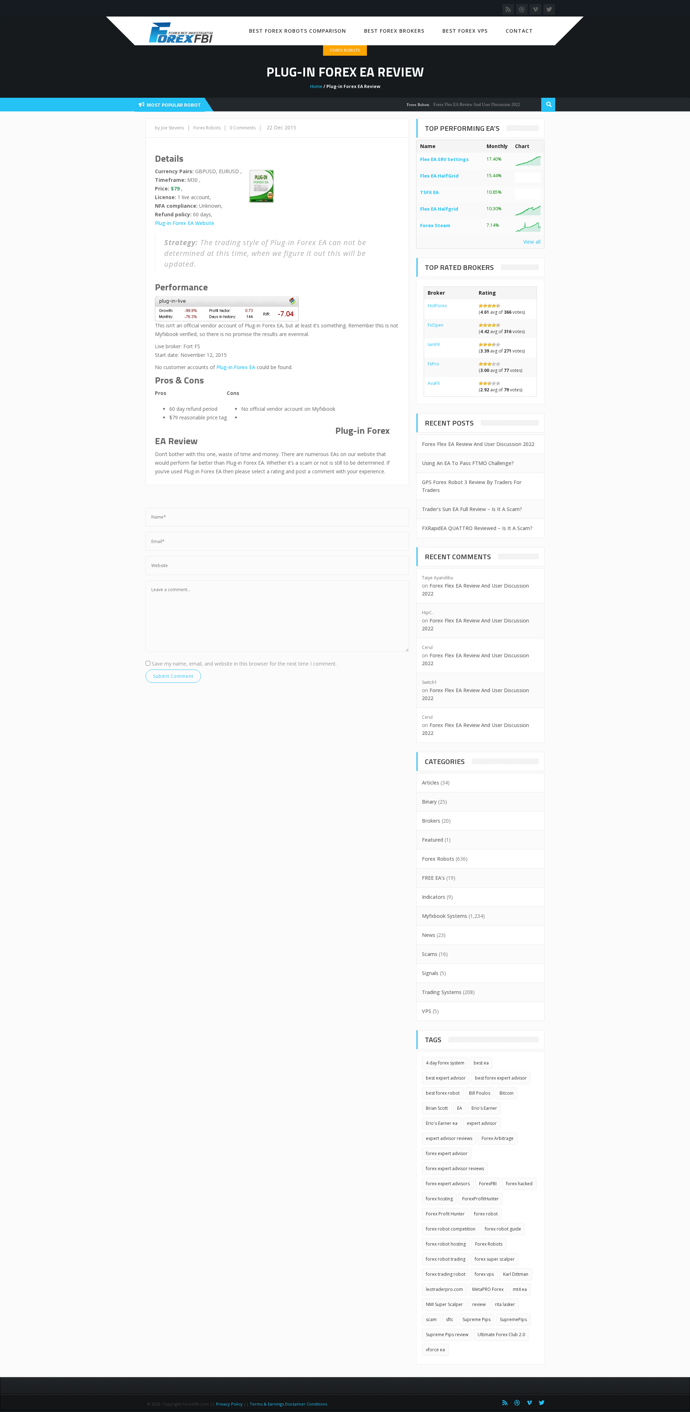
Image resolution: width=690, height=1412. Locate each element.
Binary (429, 801)
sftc (449, 1319)
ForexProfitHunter (480, 1199)
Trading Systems (441, 992)
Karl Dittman (515, 1274)
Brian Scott (437, 1108)
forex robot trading (445, 1259)
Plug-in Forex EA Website (184, 223)
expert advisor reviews (449, 1138)
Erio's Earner (484, 1108)
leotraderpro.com (444, 1289)
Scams (429, 954)
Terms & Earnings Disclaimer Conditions (289, 1404)
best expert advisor (446, 1078)
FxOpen (435, 325)
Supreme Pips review (447, 1334)
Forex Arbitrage (498, 1138)
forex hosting (439, 1199)
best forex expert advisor (501, 1078)
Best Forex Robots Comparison (297, 30)
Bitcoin (507, 1093)
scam (431, 1319)
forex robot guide (503, 1229)
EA (459, 1108)
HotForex (437, 306)
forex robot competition (450, 1229)
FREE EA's (433, 877)
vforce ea (435, 1350)
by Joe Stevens (169, 128)
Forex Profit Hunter (445, 1214)
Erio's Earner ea (441, 1123)
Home (316, 86)
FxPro (433, 364)
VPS (426, 1011)
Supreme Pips (477, 1319)
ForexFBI (488, 1184)
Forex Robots (345, 50)
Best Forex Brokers (394, 30)
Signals (430, 973)
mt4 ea (520, 1289)
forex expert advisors (448, 1184)
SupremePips (513, 1319)
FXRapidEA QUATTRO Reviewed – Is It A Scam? (477, 528)
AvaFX (434, 383)
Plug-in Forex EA (235, 367)
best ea (481, 1063)
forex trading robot (445, 1274)
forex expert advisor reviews (455, 1168)
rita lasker (505, 1304)
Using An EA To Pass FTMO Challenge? (468, 463)
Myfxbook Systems (444, 915)
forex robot (486, 1214)
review (479, 1304)
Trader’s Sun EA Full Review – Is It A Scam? (472, 509)
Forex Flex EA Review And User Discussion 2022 (458, 104)
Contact (519, 30)
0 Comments (243, 128)
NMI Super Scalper (444, 1304)
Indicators (433, 896)
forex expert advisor (447, 1153)
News (428, 935)
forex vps (484, 1274)
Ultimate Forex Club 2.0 (501, 1334)
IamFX (434, 344)
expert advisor (482, 1123)
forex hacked (519, 1184)
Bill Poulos (479, 1093)
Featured (432, 839)
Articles (430, 782)
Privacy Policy (229, 1404)
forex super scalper (495, 1259)
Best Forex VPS (465, 30)
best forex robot (443, 1093)
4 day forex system (445, 1063)
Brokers (431, 820)
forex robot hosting (446, 1244)
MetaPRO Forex (487, 1289)
